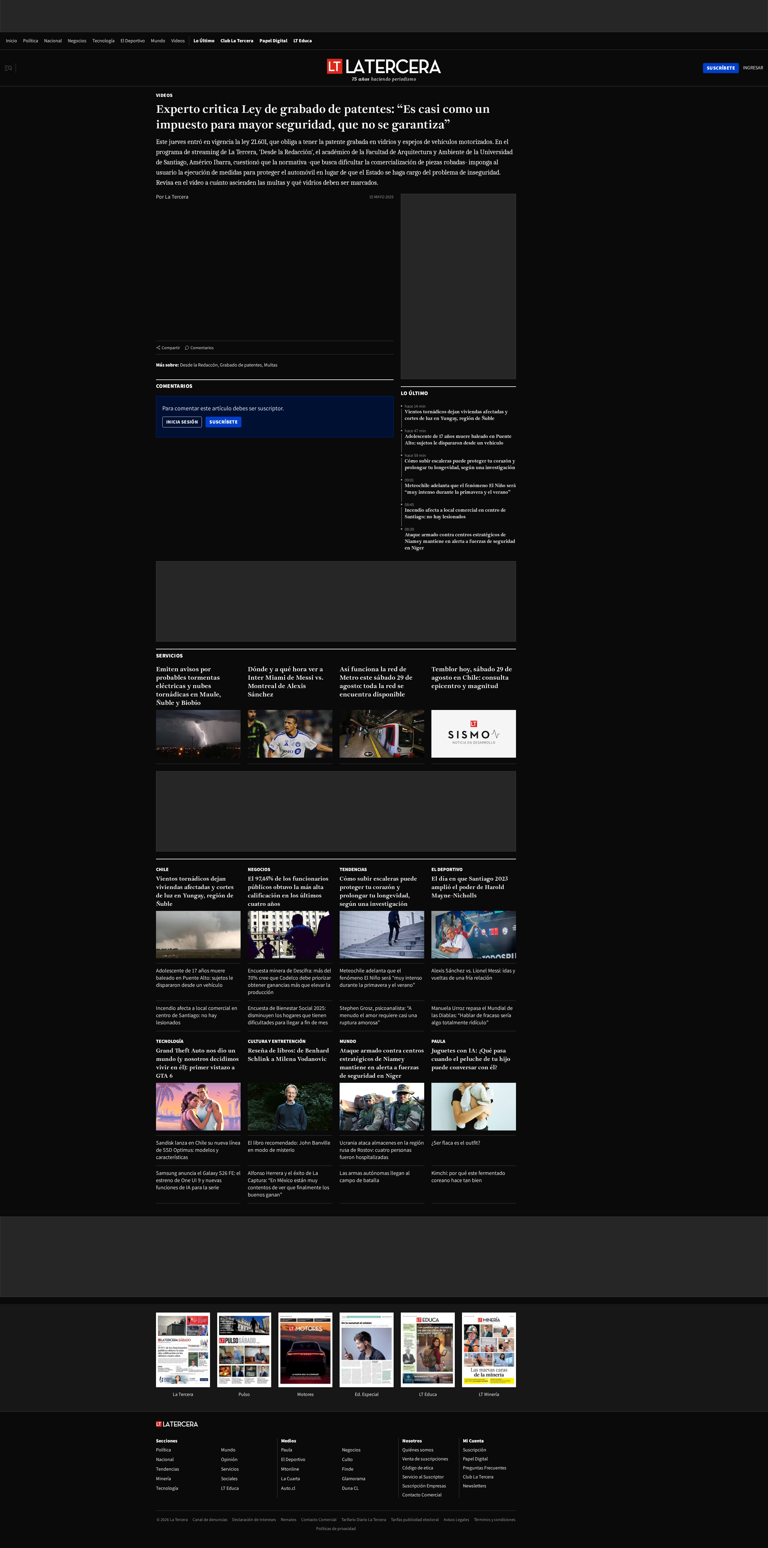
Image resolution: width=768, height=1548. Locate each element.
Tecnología (103, 40)
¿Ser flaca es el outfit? (455, 1142)
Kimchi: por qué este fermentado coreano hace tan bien (468, 1176)
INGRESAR (753, 67)
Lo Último (204, 40)
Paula (438, 1041)
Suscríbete (225, 421)
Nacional (53, 40)
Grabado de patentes (241, 365)
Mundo (158, 40)
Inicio (11, 40)
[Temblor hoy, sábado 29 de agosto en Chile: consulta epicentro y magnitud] (473, 734)
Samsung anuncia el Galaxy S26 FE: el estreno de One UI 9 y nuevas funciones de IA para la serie (198, 1180)
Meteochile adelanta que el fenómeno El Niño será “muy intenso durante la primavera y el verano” (460, 489)
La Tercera (176, 196)
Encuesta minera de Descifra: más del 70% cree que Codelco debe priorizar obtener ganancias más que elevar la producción (289, 981)
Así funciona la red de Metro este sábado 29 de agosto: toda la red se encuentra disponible (376, 682)
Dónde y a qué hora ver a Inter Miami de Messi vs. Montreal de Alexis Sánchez (286, 682)
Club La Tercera (237, 40)
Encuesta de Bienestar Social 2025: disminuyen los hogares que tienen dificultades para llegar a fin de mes (288, 1015)
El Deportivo (133, 40)
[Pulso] (244, 1385)
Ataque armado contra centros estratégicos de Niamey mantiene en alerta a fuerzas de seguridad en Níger (460, 542)
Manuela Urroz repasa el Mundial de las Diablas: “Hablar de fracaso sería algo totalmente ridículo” (472, 1015)
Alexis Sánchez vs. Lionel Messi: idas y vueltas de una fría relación (473, 974)
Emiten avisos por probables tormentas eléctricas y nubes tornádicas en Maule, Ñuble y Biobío (188, 686)
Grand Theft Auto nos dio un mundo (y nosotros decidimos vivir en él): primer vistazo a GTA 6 (197, 1063)
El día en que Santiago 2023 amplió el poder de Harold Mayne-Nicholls (469, 887)
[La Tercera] (183, 1385)
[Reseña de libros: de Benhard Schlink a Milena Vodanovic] (290, 1106)
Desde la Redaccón (199, 365)
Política (30, 40)
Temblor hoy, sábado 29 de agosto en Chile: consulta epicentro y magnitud (471, 678)
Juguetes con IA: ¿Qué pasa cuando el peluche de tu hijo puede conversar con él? (470, 1059)
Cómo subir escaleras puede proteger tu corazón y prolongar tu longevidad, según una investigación (460, 464)
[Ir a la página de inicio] (384, 67)
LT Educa (302, 40)
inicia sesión (182, 422)
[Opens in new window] (305, 1385)
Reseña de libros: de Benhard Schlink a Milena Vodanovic (288, 1055)
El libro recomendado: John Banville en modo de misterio (289, 1146)
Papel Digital (273, 40)
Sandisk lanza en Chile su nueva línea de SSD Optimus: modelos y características (198, 1149)
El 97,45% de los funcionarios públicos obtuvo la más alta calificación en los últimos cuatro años (288, 891)
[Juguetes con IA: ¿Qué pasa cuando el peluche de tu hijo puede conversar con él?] (473, 1106)
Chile (162, 869)
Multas (271, 365)
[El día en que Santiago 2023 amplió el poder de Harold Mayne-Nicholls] (473, 935)
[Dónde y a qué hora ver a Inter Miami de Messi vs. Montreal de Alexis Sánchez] (290, 734)
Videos (178, 40)
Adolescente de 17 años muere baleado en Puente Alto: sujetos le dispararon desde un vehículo (458, 440)
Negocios (77, 40)
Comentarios (202, 347)
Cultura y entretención (277, 1041)
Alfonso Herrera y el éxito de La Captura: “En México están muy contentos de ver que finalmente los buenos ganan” (288, 1183)
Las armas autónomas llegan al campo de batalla (375, 1176)
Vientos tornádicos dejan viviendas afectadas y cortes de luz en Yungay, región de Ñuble (456, 415)
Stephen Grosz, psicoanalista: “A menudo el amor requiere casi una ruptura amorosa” (378, 1015)
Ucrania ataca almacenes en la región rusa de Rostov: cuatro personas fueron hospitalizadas (382, 1149)
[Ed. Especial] (367, 1385)
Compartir (171, 347)
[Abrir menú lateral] (10, 68)
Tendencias (353, 869)
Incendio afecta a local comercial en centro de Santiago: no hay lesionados (455, 513)
